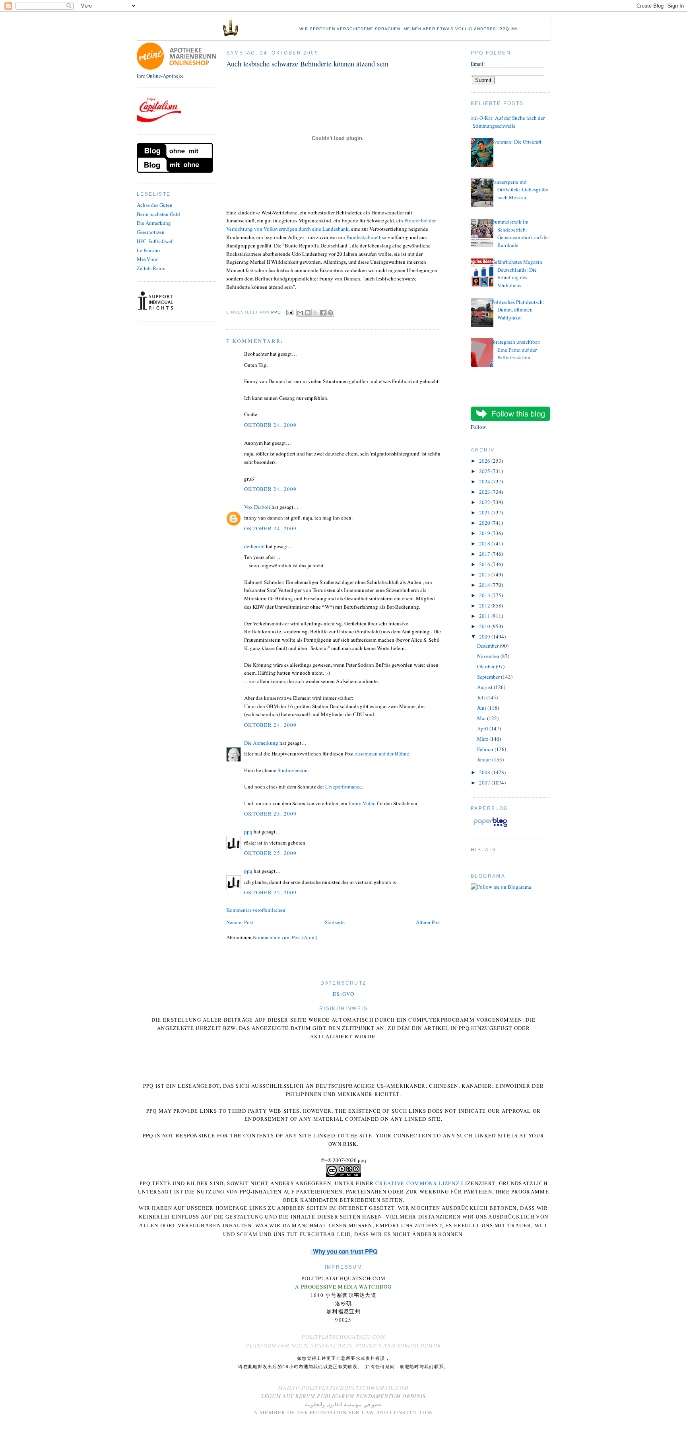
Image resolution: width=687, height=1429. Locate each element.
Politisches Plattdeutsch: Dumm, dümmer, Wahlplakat (517, 309)
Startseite (335, 922)
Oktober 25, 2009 (270, 813)
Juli (481, 697)
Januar (484, 759)
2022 (485, 502)
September (489, 676)
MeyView (147, 259)
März (483, 738)
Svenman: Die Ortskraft (516, 141)
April (483, 728)
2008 (485, 772)
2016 (485, 564)
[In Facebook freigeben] (323, 313)
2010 (485, 626)
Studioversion (293, 770)
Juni (482, 707)
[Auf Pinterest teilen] (330, 313)
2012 (485, 605)
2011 (485, 615)
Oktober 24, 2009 (270, 424)
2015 (485, 574)
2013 (485, 595)
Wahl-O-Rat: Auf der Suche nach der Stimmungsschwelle (506, 121)
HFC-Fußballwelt (155, 241)
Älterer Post (428, 922)
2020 (485, 522)
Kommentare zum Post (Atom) (285, 937)
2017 (485, 553)
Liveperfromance (343, 786)
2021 (485, 512)
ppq (248, 831)
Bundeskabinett (364, 237)
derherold (254, 546)
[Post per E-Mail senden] (290, 312)
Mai (482, 718)
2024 (485, 481)
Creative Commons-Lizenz (417, 1183)
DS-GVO (343, 993)
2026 (485, 460)
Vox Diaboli (257, 506)
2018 (485, 543)
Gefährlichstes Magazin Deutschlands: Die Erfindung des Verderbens (516, 273)
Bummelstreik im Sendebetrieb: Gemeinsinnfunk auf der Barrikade (520, 233)
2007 (485, 782)
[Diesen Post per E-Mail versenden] (300, 313)
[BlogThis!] (308, 313)
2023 (485, 491)
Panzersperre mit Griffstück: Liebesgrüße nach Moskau (519, 189)
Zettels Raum (151, 268)
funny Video (362, 803)
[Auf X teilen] (315, 313)
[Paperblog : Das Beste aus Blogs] (490, 826)
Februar (486, 749)
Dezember (488, 645)
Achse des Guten (155, 204)
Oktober (486, 666)
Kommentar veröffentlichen (255, 909)
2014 (485, 584)
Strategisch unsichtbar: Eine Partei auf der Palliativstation (516, 349)
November (489, 656)
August (485, 687)
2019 (485, 533)
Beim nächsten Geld (158, 214)
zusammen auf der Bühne (382, 753)
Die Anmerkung (154, 222)
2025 (485, 471)
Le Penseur (148, 250)
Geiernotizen (151, 232)
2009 (485, 636)
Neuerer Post (239, 922)
